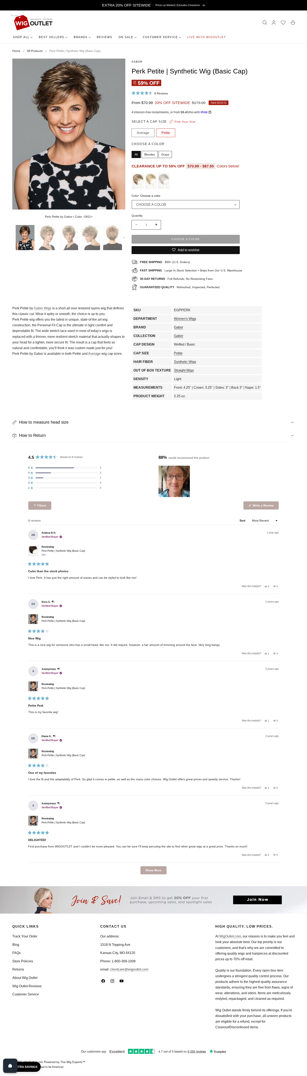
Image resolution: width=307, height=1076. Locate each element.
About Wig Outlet (24, 978)
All (136, 154)
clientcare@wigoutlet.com (129, 969)
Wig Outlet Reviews (27, 986)
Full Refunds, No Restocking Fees (176, 278)
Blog (15, 944)
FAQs (16, 953)
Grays (165, 154)
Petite (178, 353)
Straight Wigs (184, 370)
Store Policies (22, 961)
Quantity (137, 215)
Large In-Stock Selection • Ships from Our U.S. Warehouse (191, 270)
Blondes (149, 154)
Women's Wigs (185, 318)
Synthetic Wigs (185, 362)
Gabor (137, 61)
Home (16, 51)
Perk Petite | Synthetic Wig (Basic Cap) (63, 552)
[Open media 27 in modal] (117, 66)
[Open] (10, 1066)
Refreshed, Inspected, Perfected (179, 287)
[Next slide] (124, 237)
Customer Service (25, 994)
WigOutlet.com (230, 936)
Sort (243, 520)
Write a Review (264, 507)
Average (94, 353)
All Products (35, 51)
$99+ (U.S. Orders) (165, 262)
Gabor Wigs (42, 308)
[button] (265, 23)
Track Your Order (24, 936)
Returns (18, 969)
